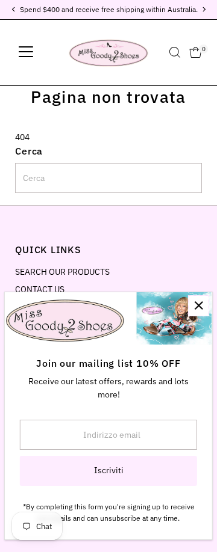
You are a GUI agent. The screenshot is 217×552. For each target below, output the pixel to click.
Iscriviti (109, 470)
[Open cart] (195, 52)
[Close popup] (198, 305)
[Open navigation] (26, 52)
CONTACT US (39, 289)
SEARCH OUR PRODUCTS (62, 271)
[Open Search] (174, 52)
